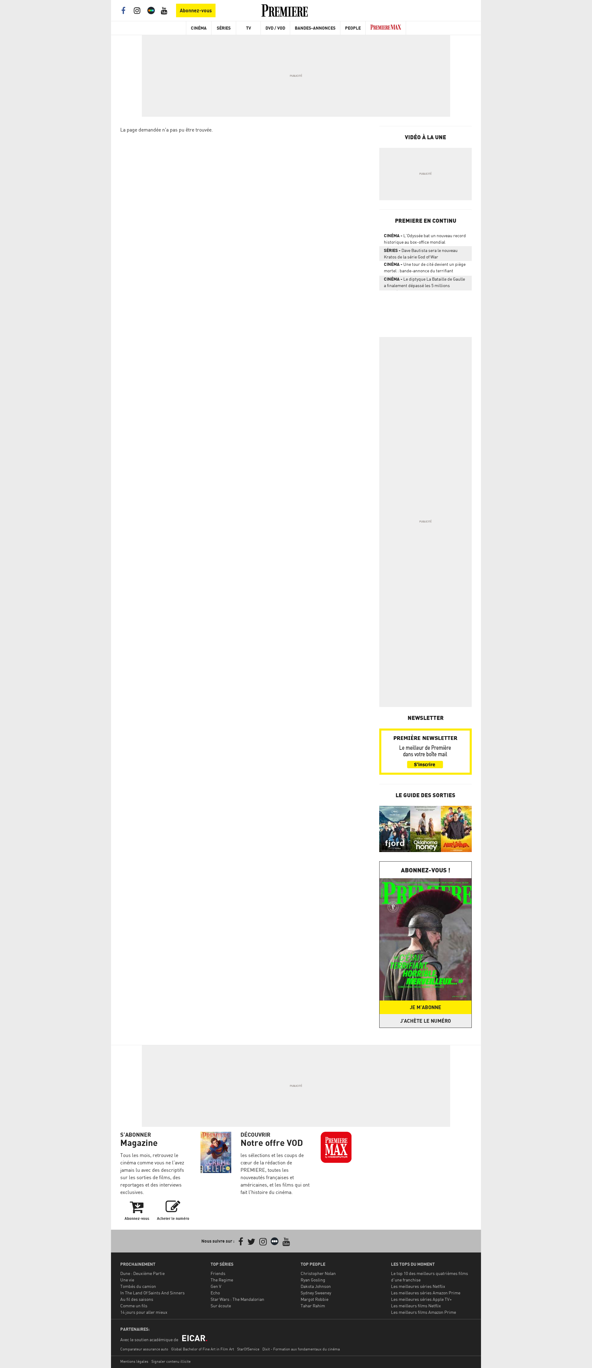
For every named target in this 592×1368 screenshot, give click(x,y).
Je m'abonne (425, 1007)
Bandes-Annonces (315, 27)
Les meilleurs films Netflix (416, 1305)
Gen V (216, 1286)
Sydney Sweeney (316, 1292)
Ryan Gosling (313, 1279)
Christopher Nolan (318, 1273)
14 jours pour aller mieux (143, 1312)
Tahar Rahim (313, 1305)
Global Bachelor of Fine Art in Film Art (202, 1349)
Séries (224, 27)
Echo (215, 1292)
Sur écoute (221, 1305)
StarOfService (248, 1349)
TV (248, 27)
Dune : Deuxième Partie (142, 1273)
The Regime (222, 1279)
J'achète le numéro (425, 1021)
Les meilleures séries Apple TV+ (421, 1299)
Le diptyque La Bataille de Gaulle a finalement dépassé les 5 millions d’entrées (424, 283)
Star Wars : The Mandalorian (237, 1299)
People (353, 27)
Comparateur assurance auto (144, 1349)
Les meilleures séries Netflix (418, 1286)
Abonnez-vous (196, 10)
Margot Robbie (314, 1299)
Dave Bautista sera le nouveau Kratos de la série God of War (421, 253)
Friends (218, 1273)
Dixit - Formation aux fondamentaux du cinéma (301, 1349)
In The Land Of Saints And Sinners (152, 1292)
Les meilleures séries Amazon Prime (425, 1292)
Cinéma (199, 27)
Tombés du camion (138, 1286)
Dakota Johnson (316, 1286)
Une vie (127, 1279)
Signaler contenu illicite (171, 1361)
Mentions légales (134, 1361)
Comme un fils (133, 1305)
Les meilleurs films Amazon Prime (423, 1312)
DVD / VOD (275, 27)
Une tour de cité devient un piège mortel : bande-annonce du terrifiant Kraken (425, 269)
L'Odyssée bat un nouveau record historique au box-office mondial (425, 239)
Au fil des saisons (136, 1299)
